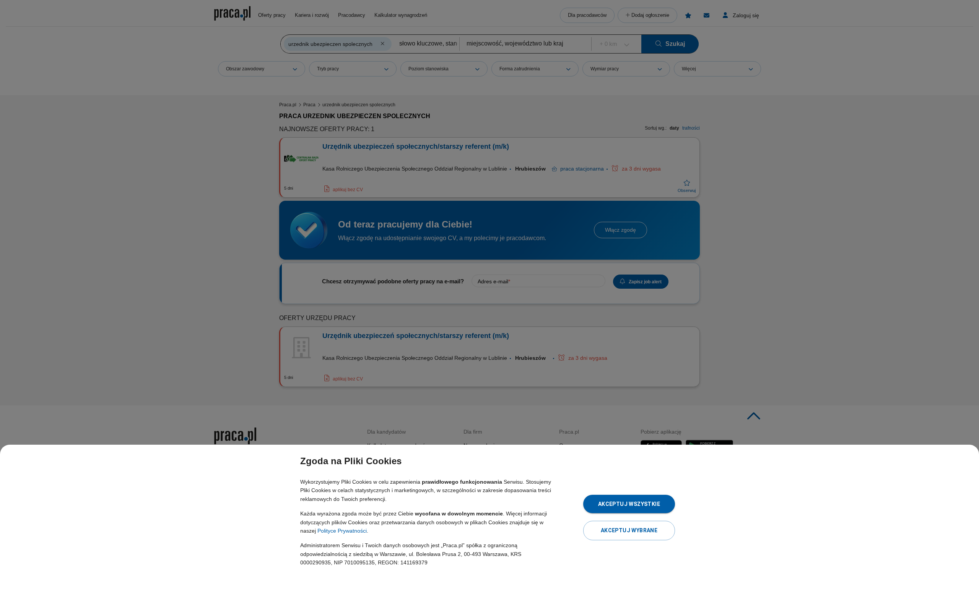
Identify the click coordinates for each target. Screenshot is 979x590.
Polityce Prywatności (342, 531)
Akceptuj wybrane (629, 530)
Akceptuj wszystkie (629, 504)
